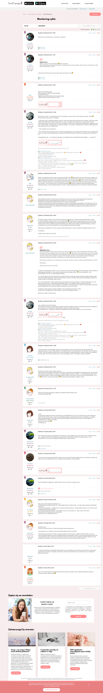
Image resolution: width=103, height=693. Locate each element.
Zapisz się (78, 616)
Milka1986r (30, 225)
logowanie (92, 9)
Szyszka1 (30, 463)
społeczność (89, 3)
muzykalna (30, 420)
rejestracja (83, 9)
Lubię (94, 33)
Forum (24, 14)
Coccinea (30, 355)
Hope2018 (30, 533)
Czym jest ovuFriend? (72, 9)
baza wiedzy (76, 3)
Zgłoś (98, 33)
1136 (89, 25)
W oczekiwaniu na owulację (34, 14)
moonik (30, 122)
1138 (94, 25)
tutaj (71, 612)
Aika (30, 183)
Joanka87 (30, 578)
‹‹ (78, 26)
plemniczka (30, 441)
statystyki (64, 3)
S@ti (30, 95)
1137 (91, 25)
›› (98, 26)
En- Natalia (30, 510)
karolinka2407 (30, 377)
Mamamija (30, 556)
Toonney (30, 43)
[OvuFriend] (15, 4)
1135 (86, 25)
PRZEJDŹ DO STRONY (51, 690)
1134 (84, 25)
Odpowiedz (95, 14)
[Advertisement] (14, 34)
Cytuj (90, 33)
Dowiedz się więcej (54, 686)
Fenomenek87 (30, 398)
